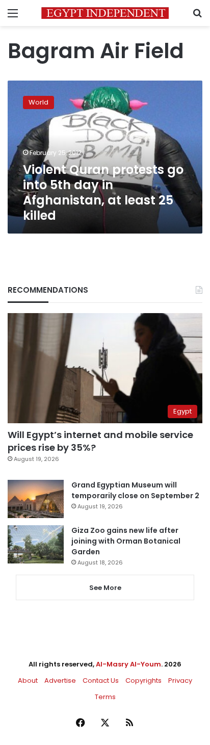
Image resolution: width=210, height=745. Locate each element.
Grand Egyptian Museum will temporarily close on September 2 (135, 490)
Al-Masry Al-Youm (128, 664)
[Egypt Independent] (105, 13)
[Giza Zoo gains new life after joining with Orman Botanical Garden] (36, 544)
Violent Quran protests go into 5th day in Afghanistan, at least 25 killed (103, 192)
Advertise (60, 680)
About (28, 680)
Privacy (180, 680)
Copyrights (143, 680)
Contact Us (101, 680)
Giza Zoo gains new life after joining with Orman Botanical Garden (125, 541)
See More (105, 588)
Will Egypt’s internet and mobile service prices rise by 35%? (100, 441)
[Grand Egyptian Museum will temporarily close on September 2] (36, 499)
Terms (105, 697)
